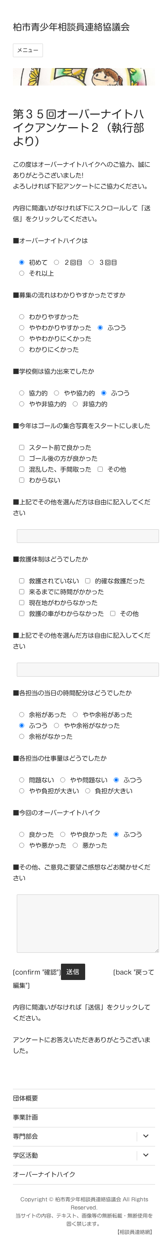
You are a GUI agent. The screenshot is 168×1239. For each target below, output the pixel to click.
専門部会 (25, 1136)
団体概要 (25, 1098)
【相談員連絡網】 (134, 1232)
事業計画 (25, 1117)
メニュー (27, 50)
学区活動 (25, 1155)
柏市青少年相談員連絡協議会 (71, 27)
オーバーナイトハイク (44, 1174)
